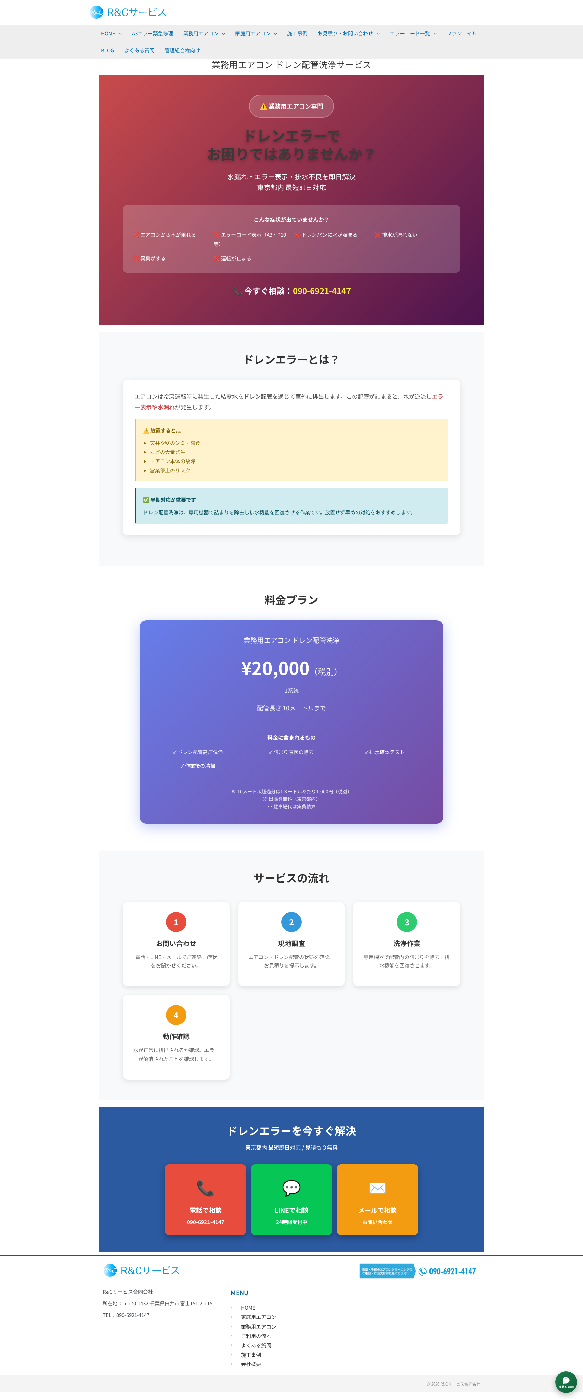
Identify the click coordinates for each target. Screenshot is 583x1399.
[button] (118, 33)
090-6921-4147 (322, 290)
